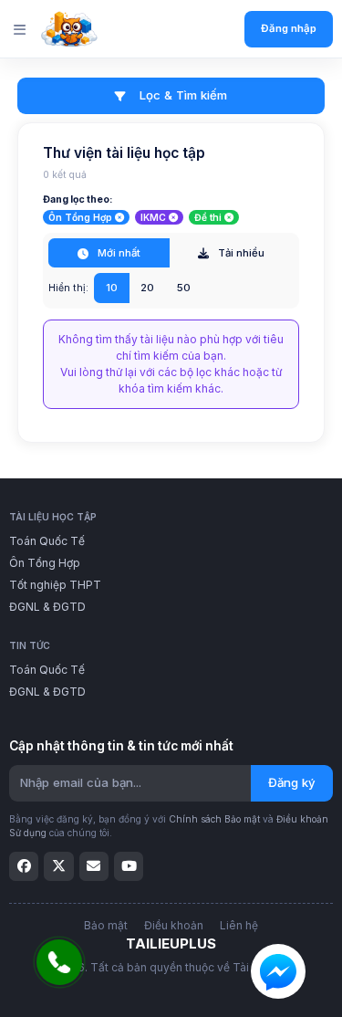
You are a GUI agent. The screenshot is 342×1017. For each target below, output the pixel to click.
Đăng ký (292, 782)
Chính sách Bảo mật (214, 818)
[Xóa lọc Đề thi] (228, 217)
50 (184, 287)
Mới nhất (117, 252)
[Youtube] (128, 866)
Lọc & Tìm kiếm (181, 95)
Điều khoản (173, 925)
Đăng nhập (288, 28)
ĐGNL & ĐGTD (47, 606)
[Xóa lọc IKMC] (173, 217)
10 (112, 287)
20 (147, 287)
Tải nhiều (239, 252)
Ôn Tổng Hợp (44, 563)
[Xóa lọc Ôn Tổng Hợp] (119, 217)
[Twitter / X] (58, 866)
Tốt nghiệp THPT (55, 585)
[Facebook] (23, 866)
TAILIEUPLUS (171, 943)
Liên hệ (239, 925)
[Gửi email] (94, 866)
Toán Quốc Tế (47, 541)
